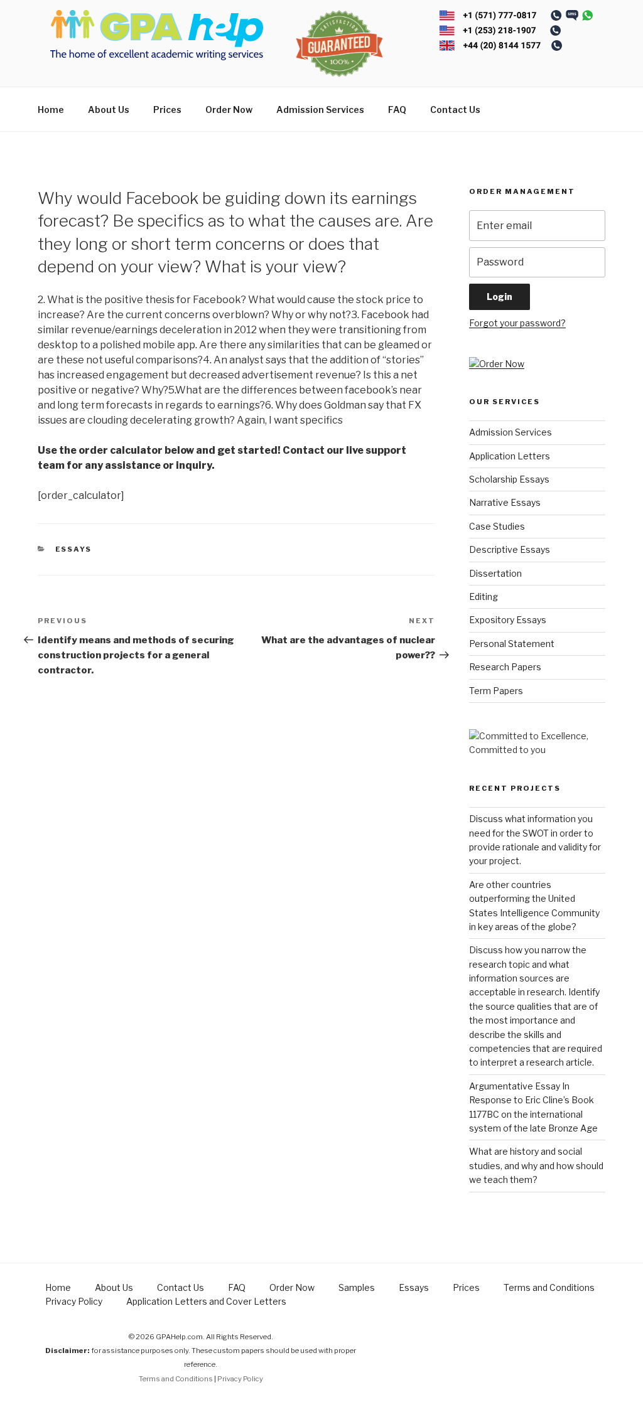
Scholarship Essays (509, 479)
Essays (73, 549)
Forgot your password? (517, 323)
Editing (483, 596)
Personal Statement (511, 643)
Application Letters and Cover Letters (206, 1301)
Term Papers (496, 690)
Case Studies (497, 526)
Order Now (228, 109)
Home (51, 109)
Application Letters (509, 456)
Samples (356, 1287)
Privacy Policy (73, 1301)
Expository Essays (507, 619)
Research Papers (505, 666)
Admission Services (320, 109)
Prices (167, 109)
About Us (108, 109)
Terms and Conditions (549, 1287)
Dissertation (495, 573)
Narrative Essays (505, 502)
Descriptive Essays (509, 549)
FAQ (397, 109)
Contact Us (455, 109)
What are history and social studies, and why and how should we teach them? (536, 1165)
